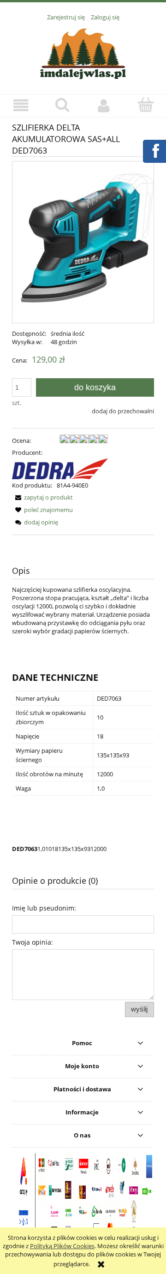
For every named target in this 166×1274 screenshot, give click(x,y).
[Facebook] (154, 150)
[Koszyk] (145, 105)
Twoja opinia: (32, 942)
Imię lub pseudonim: (44, 908)
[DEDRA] (60, 468)
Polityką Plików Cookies (62, 1246)
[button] (21, 105)
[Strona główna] (83, 52)
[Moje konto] (104, 105)
